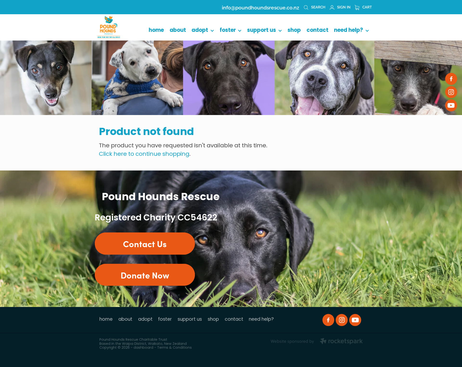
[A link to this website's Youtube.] (451, 105)
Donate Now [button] (145, 275)
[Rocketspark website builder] (317, 342)
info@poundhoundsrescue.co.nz (260, 7)
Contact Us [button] (145, 243)
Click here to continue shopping (144, 154)
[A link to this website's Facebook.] (451, 79)
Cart (366, 6)
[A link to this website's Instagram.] (451, 92)
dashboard (143, 348)
